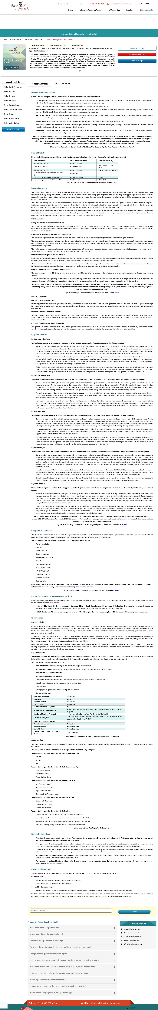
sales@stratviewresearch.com (121, 4)
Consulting (115, 10)
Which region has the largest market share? (47, 980)
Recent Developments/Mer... (13, 109)
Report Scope (8, 114)
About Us (138, 4)
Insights (129, 10)
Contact (148, 4)
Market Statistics (9, 91)
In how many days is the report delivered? (47, 934)
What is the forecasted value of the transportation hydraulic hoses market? (60, 973)
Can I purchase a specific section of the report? (48, 954)
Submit (134, 911)
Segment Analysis (10, 100)
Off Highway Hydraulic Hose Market (135, 944)
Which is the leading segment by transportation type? (51, 993)
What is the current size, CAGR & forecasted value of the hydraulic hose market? (62, 967)
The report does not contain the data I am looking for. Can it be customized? (60, 947)
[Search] (81, 4)
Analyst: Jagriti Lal (38, 45)
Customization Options (11, 123)
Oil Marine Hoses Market (131, 933)
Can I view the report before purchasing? (46, 941)
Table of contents (62, 83)
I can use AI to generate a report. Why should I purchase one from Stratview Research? (65, 960)
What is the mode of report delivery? (44, 928)
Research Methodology (11, 118)
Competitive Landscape (12, 105)
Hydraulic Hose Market (131, 940)
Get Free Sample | (136, 54)
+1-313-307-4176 (98, 4)
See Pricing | (136, 48)
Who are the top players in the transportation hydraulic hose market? (58, 986)
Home (70, 10)
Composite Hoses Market (132, 936)
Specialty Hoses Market (131, 929)
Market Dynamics (9, 96)
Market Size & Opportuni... (13, 87)
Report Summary (39, 83)
